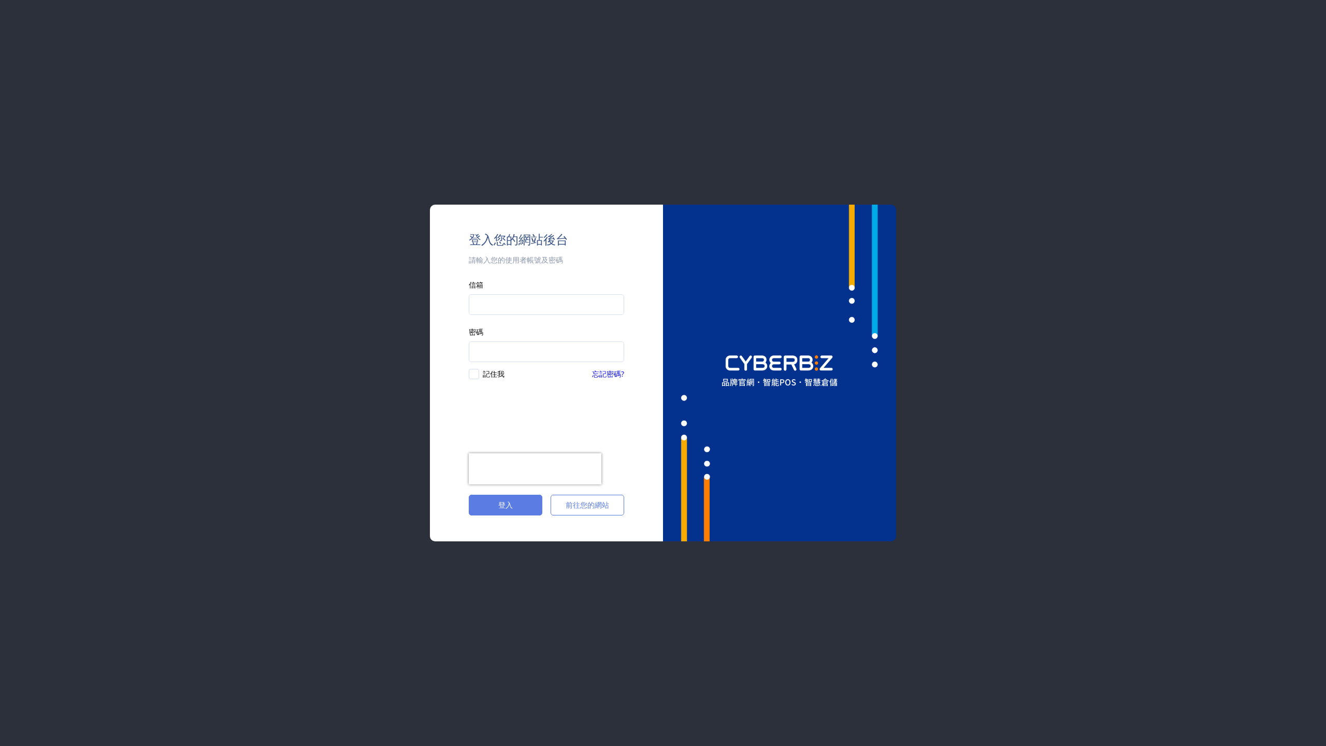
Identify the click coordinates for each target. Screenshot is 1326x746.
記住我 (494, 374)
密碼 (476, 332)
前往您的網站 (587, 505)
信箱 (476, 285)
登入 (505, 505)
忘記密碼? (608, 374)
